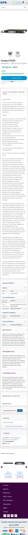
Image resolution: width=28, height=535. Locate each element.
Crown (8, 443)
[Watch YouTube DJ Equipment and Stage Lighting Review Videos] (15, 515)
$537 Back (4, 73)
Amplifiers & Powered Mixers (10, 439)
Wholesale (6, 493)
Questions (6, 418)
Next (25, 31)
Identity (4, 288)
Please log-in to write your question (14, 426)
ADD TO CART (18, 78)
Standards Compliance (9, 312)
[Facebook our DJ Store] (5, 515)
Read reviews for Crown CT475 (11, 396)
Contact (5, 485)
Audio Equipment (15, 437)
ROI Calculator (8, 500)
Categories (6, 433)
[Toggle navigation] (26, 3)
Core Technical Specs (8, 297)
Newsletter (7, 504)
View (20, 410)
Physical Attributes (8, 321)
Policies (5, 512)
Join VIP (11, 73)
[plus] (9, 78)
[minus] (3, 78)
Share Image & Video (6, 403)
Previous (3, 31)
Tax (3, 71)
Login (19, 3)
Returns (5, 489)
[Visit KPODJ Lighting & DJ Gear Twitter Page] (12, 515)
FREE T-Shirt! (7, 496)
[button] (10, 54)
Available (15, 67)
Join (15, 3)
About (5, 508)
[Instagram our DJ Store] (8, 515)
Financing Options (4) (9, 410)
